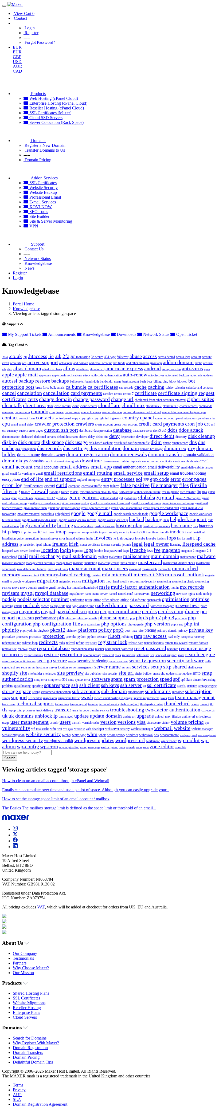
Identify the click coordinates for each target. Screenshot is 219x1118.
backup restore (34, 381)
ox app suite (57, 606)
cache (140, 387)
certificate (146, 393)
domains (36, 461)
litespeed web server (15, 551)
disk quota (29, 442)
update (81, 716)
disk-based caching (101, 443)
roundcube (128, 655)
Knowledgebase (26, 308)
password (138, 605)
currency (12, 430)
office (97, 600)
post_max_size (134, 630)
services (141, 667)
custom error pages (31, 430)
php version (157, 624)
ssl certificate (161, 685)
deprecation (128, 437)
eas (144, 461)
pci (103, 611)
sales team (142, 655)
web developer (95, 729)
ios (179, 538)
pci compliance (124, 611)
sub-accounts (86, 691)
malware (206, 556)
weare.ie (79, 729)
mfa (106, 574)
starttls (181, 686)
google (78, 513)
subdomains (158, 691)
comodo (39, 411)
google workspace (168, 513)
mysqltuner (76, 594)
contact (10, 417)
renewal (23, 649)
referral (70, 643)
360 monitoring (80, 357)
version (108, 722)
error (175, 479)
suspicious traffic (69, 698)
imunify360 (137, 532)
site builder (35, 673)
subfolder (178, 692)
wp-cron (49, 746)
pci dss (149, 611)
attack (86, 375)
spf (176, 679)
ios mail (187, 538)
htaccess (206, 525)
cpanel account (164, 418)
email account (17, 467)
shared (180, 667)
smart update (183, 673)
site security (110, 673)
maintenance (188, 557)
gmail (168, 497)
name (88, 594)
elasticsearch (181, 461)
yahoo (114, 747)
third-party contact (151, 704)
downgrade (72, 461)
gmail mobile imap (35, 508)
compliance (56, 412)
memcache (164, 569)
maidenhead (9, 557)
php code (181, 618)
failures (114, 486)
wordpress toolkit (58, 740)
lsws (150, 551)
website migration (13, 735)
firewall (39, 491)
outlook (31, 605)
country (130, 417)
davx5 (157, 430)
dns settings (75, 448)
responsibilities (33, 655)
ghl (121, 498)
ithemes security (111, 544)
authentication (113, 375)
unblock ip (46, 716)
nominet (60, 599)
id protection (29, 532)
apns (207, 369)
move (15, 587)
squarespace (57, 685)
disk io (9, 442)
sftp (167, 667)
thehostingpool (129, 704)
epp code (159, 479)
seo (18, 667)
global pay (130, 498)
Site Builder (38, 216)
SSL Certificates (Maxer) (49, 113)
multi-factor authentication (140, 587)
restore (51, 654)
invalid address (75, 538)
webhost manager (142, 729)
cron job (194, 424)
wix (156, 735)
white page (79, 735)
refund (80, 643)
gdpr (14, 498)
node (199, 594)
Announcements (62, 334)
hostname (181, 525)
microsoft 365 (149, 574)
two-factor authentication (172, 709)
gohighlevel (62, 514)
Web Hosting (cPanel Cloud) (53, 98)
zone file (180, 747)
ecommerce (154, 461)
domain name (28, 454)
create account (104, 424)
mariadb (78, 563)
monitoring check (183, 581)
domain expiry (179, 448)
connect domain (112, 412)
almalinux (82, 369)
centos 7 (128, 394)
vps (207, 723)
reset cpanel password (119, 649)
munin (175, 587)
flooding (54, 492)
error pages (194, 479)
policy (105, 630)
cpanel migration (185, 418)
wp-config (28, 746)
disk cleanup (201, 436)
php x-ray (177, 624)
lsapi (126, 551)
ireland (60, 544)
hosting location (105, 526)
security (72, 661)
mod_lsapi (112, 581)
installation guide (13, 538)
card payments (86, 393)
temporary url (78, 704)
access (150, 356)
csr (4, 430)
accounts (15, 363)
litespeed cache (199, 544)
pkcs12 (57, 630)
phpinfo (10, 630)
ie (40, 531)
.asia (5, 357)
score (181, 655)
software (100, 679)
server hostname (38, 667)
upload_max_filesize (168, 716)
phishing (70, 618)
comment (8, 412)
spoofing (37, 686)
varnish (76, 723)
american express (124, 368)
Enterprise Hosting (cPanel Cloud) (57, 103)
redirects (48, 642)
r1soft (114, 636)
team (171, 698)
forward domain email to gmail (99, 492)
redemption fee (11, 643)
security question (147, 660)
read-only (174, 637)
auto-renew (135, 374)
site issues (49, 673)
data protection (102, 430)
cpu (6, 424)
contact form (27, 418)
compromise (72, 412)
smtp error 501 (57, 680)
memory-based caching (65, 574)
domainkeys (15, 460)
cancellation (56, 393)
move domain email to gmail (38, 587)
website (182, 728)
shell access (195, 667)
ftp (199, 491)
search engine (200, 654)
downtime (91, 460)
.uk (58, 356)
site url (126, 673)
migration (47, 581)
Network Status (156, 334)
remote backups (154, 643)
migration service (70, 581)
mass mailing (128, 563)
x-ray (83, 747)
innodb (164, 532)
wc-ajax (68, 729)
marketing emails (108, 563)
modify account (129, 581)
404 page (110, 357)
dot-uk (49, 461)
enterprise (94, 480)
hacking (153, 519)
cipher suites (200, 399)
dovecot (59, 461)
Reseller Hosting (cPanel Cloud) (56, 108)
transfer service (99, 710)
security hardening (92, 661)
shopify (10, 673)
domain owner (53, 454)
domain (131, 448)
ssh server (131, 685)
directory (181, 437)
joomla (126, 544)
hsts (195, 526)
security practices (119, 661)
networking (163, 593)
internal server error (52, 538)
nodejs (9, 599)
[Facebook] (15, 840)
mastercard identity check (179, 563)
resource (172, 649)
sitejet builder (143, 673)
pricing (150, 630)
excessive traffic (91, 486)
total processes (26, 710)
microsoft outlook (184, 574)
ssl (144, 685)
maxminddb (149, 569)
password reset (187, 605)
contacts (45, 417)
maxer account (85, 568)
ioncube (140, 538)
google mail (99, 513)
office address (110, 600)
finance (25, 492)
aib (4, 369)
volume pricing (187, 722)
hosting (65, 525)
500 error (122, 357)
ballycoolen (77, 381)
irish (74, 544)
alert (9, 369)
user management (29, 722)
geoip (74, 497)
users (65, 722)
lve (157, 550)
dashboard (85, 430)
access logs (183, 357)
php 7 (155, 617)
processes (22, 637)
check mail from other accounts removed (160, 400)
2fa (65, 356)
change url (122, 399)
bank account (130, 381)
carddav (108, 394)
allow (69, 368)
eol (139, 479)
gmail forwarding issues (146, 503)
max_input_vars (58, 569)
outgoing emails (12, 606)
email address (74, 467)
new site (181, 594)
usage (5, 723)
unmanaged (66, 716)
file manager (164, 485)
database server (142, 430)
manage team (64, 563)
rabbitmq (127, 637)
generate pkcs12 (44, 498)
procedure (8, 637)
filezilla (198, 485)
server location (58, 667)
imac (51, 532)
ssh (74, 685)
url (193, 716)
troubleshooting (127, 709)
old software (138, 600)
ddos (172, 430)
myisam (10, 593)
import (103, 532)
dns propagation (25, 449)
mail (23, 556)
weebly (66, 735)
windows (132, 735)
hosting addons (83, 526)
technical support (35, 703)
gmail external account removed (110, 503)
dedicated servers (45, 437)
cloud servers (88, 406)
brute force (42, 387)
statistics (192, 686)
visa (141, 722)
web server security (117, 729)
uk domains (21, 716)
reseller (99, 649)
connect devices (91, 412)
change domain (55, 399)
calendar (180, 387)
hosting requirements (156, 526)
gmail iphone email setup (178, 503)
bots (29, 387)
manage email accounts (40, 563)
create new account (126, 424)
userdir (54, 723)
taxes (164, 698)
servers (126, 667)
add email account (100, 363)
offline (124, 600)
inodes (177, 531)
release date (135, 643)
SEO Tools (38, 211)
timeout (204, 704)
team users (8, 704)
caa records (126, 387)
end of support (60, 479)
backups (60, 381)
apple (8, 374)
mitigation (93, 581)
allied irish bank (52, 369)
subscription (198, 691)
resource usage (195, 648)
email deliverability (164, 467)
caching (156, 387)
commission (22, 412)
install (188, 532)
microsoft (121, 574)
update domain (106, 716)
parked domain (111, 605)
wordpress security (22, 740)
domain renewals (128, 454)
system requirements (146, 698)
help (166, 520)
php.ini (192, 624)
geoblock (61, 498)
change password (91, 399)
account (196, 357)
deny (114, 436)
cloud (75, 406)
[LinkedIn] (15, 846)
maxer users (115, 568)
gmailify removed (28, 514)
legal (137, 544)
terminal (93, 704)
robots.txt (108, 655)
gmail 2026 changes (188, 498)
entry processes (118, 479)
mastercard (150, 562)
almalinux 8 (97, 369)
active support (43, 362)
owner (45, 606)
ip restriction (27, 544)
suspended (35, 698)
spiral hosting (22, 686)
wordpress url (130, 740)
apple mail (26, 374)
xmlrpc (105, 747)
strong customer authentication (51, 692)
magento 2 (187, 551)
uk (4, 716)
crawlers (85, 424)
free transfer (187, 492)
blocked (182, 381)
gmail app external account (44, 503)
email (204, 461)
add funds (119, 363)
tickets (195, 704)
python (81, 637)
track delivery (44, 710)
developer (142, 437)
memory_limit (30, 575)
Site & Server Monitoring (50, 221)
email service (128, 473)
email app (101, 467)
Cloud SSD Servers (45, 117)
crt (207, 424)
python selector (97, 637)
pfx (60, 617)
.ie (51, 356)
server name (107, 667)
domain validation (198, 454)
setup (156, 667)
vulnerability (16, 728)
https (16, 532)
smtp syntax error (79, 680)
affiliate (208, 363)
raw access (155, 636)
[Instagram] (15, 829)
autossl (9, 381)
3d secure (97, 357)
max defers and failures (31, 569)
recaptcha (187, 637)
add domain (80, 363)
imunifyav (152, 532)
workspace (153, 741)
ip (194, 538)
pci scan (25, 617)
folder (65, 492)
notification (77, 600)
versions (127, 722)
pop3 (118, 630)
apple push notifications (67, 375)
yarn (122, 747)
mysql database (51, 593)
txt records (208, 710)
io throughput (125, 538)
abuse (136, 356)
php (132, 618)
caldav (170, 387)
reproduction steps (82, 649)
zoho (139, 747)
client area (34, 405)
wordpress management (203, 735)
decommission (11, 437)
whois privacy (116, 735)
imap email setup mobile (83, 532)
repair (32, 649)
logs (88, 550)
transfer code (80, 710)
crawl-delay (26, 424)
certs (33, 399)
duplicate (135, 461)
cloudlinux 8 (170, 406)
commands (205, 406)
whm (92, 734)
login (65, 550)
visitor (166, 723)
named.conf (125, 594)
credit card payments (161, 424)
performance (45, 618)
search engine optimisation (19, 661)
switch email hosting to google (113, 698)
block (172, 381)
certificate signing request (186, 393)
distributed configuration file (132, 443)
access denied (166, 357)
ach (24, 363)
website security (43, 734)
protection (53, 636)
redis (62, 643)
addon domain (178, 362)
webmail (163, 728)
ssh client (89, 685)
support (19, 697)
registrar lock (112, 642)
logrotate (77, 551)
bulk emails (57, 387)
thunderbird (177, 703)
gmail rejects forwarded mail (161, 508)
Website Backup (42, 192)
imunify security (118, 532)
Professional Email (44, 197)
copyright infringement (106, 418)
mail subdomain (79, 556)
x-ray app (94, 747)
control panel (63, 418)
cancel (9, 393)
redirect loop (30, 643)
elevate (194, 461)
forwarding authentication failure (140, 492)
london (98, 551)
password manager (162, 606)
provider (71, 637)
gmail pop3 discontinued (126, 508)
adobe (198, 363)
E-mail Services (42, 202)
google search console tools (131, 514)
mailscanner (136, 556)
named (113, 594)
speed (166, 679)
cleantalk (12, 405)
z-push (130, 747)
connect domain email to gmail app (184, 412)
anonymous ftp (171, 369)
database (122, 430)
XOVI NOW (40, 206)
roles (118, 655)
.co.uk (15, 356)
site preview (70, 673)
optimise (199, 599)
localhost (34, 551)
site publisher (93, 673)
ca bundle (76, 387)
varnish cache (90, 723)
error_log (12, 485)
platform (87, 630)
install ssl (199, 532)
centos (118, 394)
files (184, 485)
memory (11, 574)
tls (4, 709)
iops (171, 538)
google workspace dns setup (39, 520)
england (82, 480)
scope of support (166, 655)
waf (59, 729)
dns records (49, 448)
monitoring (164, 581)
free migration (170, 492)
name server (100, 594)
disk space (52, 442)
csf (213, 424)
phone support (113, 617)
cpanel (147, 417)
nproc (88, 600)
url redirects (203, 716)
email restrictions (63, 473)
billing (158, 381)
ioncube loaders (156, 538)
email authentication (130, 467)
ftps (204, 492)
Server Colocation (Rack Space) (56, 122)
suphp (6, 698)
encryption (11, 479)
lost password (113, 551)
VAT (41, 907)
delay (91, 437)
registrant (91, 643)
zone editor (162, 746)
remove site (9, 649)
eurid (61, 485)
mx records (192, 587)
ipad (39, 544)
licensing (175, 544)
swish (87, 697)
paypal (48, 611)
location (50, 550)
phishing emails (87, 618)
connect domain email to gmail (142, 412)
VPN (33, 226)
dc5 (164, 430)
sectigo (44, 660)
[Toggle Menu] (4, 6)
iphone (47, 544)
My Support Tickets (24, 334)
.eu (25, 357)
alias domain (27, 368)
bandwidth (92, 381)
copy (75, 418)
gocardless (47, 514)
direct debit (162, 436)
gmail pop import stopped (64, 508)
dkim (156, 442)
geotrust (90, 497)
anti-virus (192, 368)
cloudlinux (133, 405)
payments (29, 611)
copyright (85, 418)
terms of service (109, 704)
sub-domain (114, 691)
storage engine (207, 686)
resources (12, 654)
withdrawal (146, 735)
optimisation (175, 599)
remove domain (198, 643)
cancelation (29, 393)
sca (152, 655)
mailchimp (115, 557)
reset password (150, 648)
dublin (125, 461)
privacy (183, 630)
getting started (109, 498)
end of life (32, 479)
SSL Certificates (42, 182)
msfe (104, 587)
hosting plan (129, 525)
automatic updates (201, 375)
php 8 (168, 617)
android (152, 368)
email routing (97, 473)
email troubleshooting (188, 473)
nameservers (142, 594)
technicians (62, 704)
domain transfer (165, 454)
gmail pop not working (95, 508)
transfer (62, 709)
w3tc (53, 729)
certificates (14, 399)
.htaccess (37, 356)
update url (129, 716)
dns (193, 442)
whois (102, 735)
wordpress (185, 735)
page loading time (83, 606)
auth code (97, 375)
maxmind (135, 569)
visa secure (154, 723)
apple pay (45, 375)
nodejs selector (33, 599)
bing (165, 381)
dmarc (167, 443)
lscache (138, 550)
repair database (53, 648)
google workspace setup (112, 520)
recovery (199, 637)
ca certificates (103, 387)
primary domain (167, 630)
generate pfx (25, 498)
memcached (185, 568)
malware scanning (13, 563)
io (115, 538)
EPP (146, 480)
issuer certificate (90, 544)
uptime (186, 716)
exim (106, 486)
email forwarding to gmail (26, 473)
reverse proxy (92, 655)
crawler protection (55, 424)
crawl (14, 424)
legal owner (156, 544)
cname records (188, 406)
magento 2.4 (203, 551)
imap (61, 531)
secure (60, 660)
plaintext (72, 630)
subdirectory (136, 692)
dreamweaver (111, 461)
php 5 (142, 617)
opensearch (154, 600)
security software (185, 660)
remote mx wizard (176, 643)
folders (74, 492)
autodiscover (156, 375)
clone (50, 406)
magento (171, 550)
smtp (197, 673)
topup (12, 710)
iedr (45, 532)
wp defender (169, 741)
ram (138, 636)
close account (62, 406)
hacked (136, 519)
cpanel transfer (206, 418)
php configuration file (56, 624)
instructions (32, 538)
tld (211, 704)
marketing (90, 563)
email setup (156, 473)
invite (89, 538)
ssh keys (110, 685)
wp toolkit (189, 740)
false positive (135, 485)
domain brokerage (151, 449)
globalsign (149, 497)
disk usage (76, 442)
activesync (65, 363)
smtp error (40, 680)
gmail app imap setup (75, 503)
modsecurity (148, 581)
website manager (202, 729)
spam (117, 679)
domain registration (87, 454)
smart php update (163, 673)
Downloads (126, 334)
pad (68, 606)
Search (9, 758)
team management (195, 697)
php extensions (90, 624)
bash (143, 381)
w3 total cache (40, 729)
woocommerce (169, 735)
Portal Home (23, 304)
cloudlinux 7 (154, 406)
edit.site (167, 461)
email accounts (46, 467)
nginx (191, 594)
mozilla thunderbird (85, 587)
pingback (43, 630)
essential (49, 486)
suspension (50, 698)
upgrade (145, 716)
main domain (165, 556)
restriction (71, 654)
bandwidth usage (110, 381)
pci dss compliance (178, 611)
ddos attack (191, 430)
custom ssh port (61, 430)
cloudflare (109, 405)
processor (35, 637)
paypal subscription (77, 611)
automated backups (177, 375)
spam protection (141, 679)
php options (114, 624)
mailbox (103, 557)
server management (81, 667)
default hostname (67, 437)
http (6, 531)
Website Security (43, 187)
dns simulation (105, 448)
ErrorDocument (33, 486)
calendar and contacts (199, 387)
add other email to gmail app (144, 363)
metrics (96, 575)
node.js (207, 594)
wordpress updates (94, 740)
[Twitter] (15, 835)
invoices (103, 538)
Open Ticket (186, 334)
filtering (11, 491)
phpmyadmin (28, 630)
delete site (102, 437)
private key (201, 630)
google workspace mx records (77, 520)
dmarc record (180, 443)
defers (83, 437)
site (23, 673)
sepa (24, 667)
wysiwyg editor (69, 747)
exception (74, 486)
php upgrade (135, 624)
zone (146, 747)
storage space (16, 691)
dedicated (27, 437)
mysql (27, 593)
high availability (38, 525)
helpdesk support (188, 519)
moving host (64, 587)
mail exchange (45, 556)
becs (149, 381)
